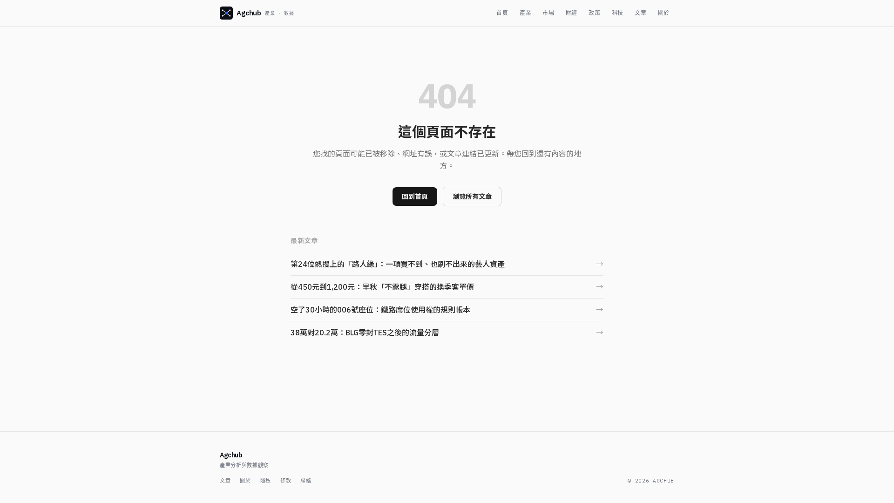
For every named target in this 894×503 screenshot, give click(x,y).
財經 (571, 12)
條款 (285, 480)
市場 (548, 12)
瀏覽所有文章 (472, 196)
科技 (617, 12)
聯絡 (305, 480)
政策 (594, 12)
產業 (525, 12)
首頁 (502, 12)
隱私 (265, 480)
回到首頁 (415, 196)
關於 (664, 12)
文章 (640, 12)
